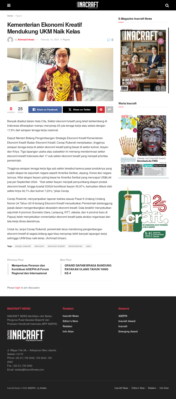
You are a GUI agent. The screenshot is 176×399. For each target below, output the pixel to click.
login (17, 287)
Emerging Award (128, 331)
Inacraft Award (126, 321)
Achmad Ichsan (26, 39)
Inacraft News (71, 316)
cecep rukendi (23, 246)
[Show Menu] (8, 5)
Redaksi (67, 326)
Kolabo (43, 387)
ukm (88, 246)
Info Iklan (68, 331)
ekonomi (39, 246)
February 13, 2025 (50, 39)
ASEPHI (122, 316)
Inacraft (122, 326)
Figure (19, 15)
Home (10, 15)
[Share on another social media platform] (109, 109)
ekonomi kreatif (56, 246)
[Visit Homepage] (88, 5)
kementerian (75, 246)
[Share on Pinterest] (101, 109)
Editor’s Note (70, 321)
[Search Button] (167, 5)
